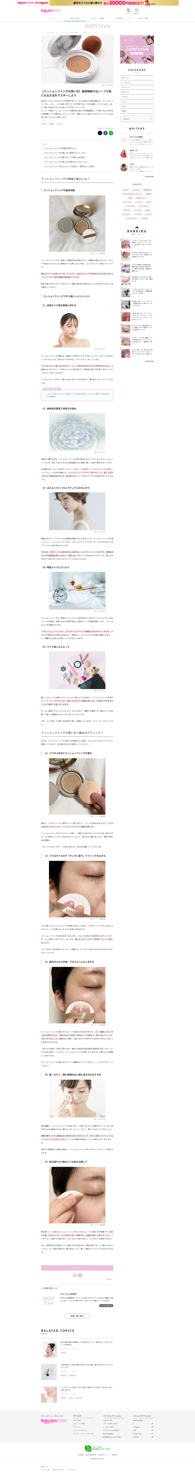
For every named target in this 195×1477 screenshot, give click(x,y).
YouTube (136, 1437)
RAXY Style (75, 18)
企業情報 (80, 1455)
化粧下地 (72, 1375)
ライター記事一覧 (106, 1306)
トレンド (139, 202)
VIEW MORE (149, 176)
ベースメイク (50, 121)
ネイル (123, 101)
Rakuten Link (137, 1434)
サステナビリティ (72, 1470)
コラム (123, 106)
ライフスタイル (131, 218)
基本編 (51, 124)
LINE (134, 1430)
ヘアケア (124, 97)
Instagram (136, 1427)
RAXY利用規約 (108, 1434)
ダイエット (126, 214)
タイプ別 (78, 1398)
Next (109, 1279)
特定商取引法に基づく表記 (112, 1437)
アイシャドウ (127, 202)
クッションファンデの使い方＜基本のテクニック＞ (65, 152)
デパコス (137, 214)
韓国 (130, 198)
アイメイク (125, 87)
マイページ (76, 1427)
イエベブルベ (144, 206)
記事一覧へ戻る (77, 1315)
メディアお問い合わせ (110, 1424)
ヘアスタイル (130, 206)
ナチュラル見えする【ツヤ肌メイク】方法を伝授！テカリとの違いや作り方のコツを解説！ (77, 395)
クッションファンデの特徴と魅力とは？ (60, 148)
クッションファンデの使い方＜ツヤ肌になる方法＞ (65, 157)
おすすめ (64, 1375)
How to (44, 124)
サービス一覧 (45, 1470)
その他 (123, 111)
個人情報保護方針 (91, 1455)
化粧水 (148, 210)
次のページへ (77, 1268)
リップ (70, 1398)
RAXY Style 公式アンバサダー (132, 194)
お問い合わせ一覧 (58, 1470)
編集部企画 (147, 190)
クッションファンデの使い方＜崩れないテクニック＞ (66, 161)
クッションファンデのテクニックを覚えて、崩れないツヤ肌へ (69, 166)
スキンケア (125, 78)
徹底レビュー (141, 198)
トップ (52, 18)
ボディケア (125, 92)
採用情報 (114, 1455)
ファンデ (59, 124)
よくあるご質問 (142, 18)
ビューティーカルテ (79, 1430)
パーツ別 (137, 210)
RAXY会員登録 (138, 1420)
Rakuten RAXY (51, 11)
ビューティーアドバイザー (82, 1434)
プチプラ (127, 210)
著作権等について (104, 1455)
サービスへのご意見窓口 (111, 1430)
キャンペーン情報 (97, 18)
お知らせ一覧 (107, 1420)
